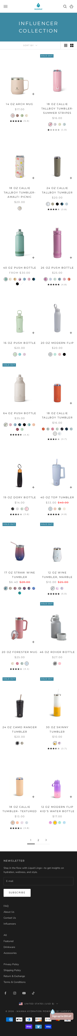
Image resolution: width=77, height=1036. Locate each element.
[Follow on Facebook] (5, 993)
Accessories (10, 953)
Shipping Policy (12, 970)
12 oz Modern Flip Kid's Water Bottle (57, 809)
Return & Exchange (14, 976)
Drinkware (9, 947)
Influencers (10, 923)
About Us (9, 912)
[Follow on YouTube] (24, 993)
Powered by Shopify (57, 1011)
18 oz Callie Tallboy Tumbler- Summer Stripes (57, 108)
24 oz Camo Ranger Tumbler (20, 729)
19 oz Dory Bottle (19, 497)
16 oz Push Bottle (20, 342)
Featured (8, 941)
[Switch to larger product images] (65, 45)
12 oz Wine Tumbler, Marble (57, 574)
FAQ (6, 906)
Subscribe (17, 892)
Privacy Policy (11, 964)
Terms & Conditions (15, 982)
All (5, 935)
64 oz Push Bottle (19, 413)
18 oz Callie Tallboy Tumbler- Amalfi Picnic (20, 192)
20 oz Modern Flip (57, 342)
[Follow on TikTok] (33, 993)
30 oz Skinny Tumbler (57, 729)
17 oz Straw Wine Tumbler (19, 574)
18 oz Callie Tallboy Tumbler (57, 415)
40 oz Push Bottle (19, 267)
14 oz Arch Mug (19, 104)
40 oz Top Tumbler (57, 497)
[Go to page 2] (46, 840)
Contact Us (10, 918)
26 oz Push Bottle (57, 267)
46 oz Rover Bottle (57, 652)
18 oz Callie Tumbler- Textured (20, 809)
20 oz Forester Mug (20, 652)
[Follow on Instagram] (14, 993)
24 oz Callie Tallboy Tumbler (57, 190)
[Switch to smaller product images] (71, 45)
